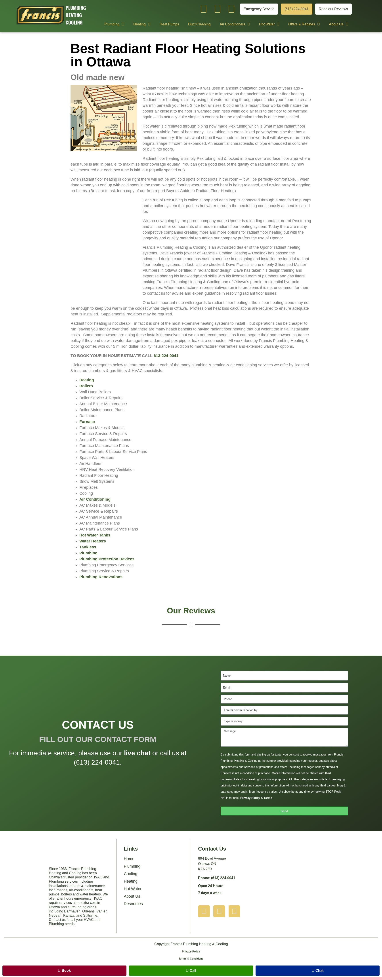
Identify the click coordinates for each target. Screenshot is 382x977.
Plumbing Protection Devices (106, 559)
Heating (139, 24)
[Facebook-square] (234, 911)
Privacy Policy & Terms (256, 798)
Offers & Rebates (301, 24)
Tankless (87, 547)
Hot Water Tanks (94, 535)
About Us (336, 24)
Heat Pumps (169, 24)
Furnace (87, 422)
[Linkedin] (218, 9)
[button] (64, 971)
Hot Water (267, 24)
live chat (137, 753)
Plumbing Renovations (100, 577)
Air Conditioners (232, 24)
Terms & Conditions (191, 958)
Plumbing (111, 24)
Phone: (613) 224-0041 (216, 878)
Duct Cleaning (199, 24)
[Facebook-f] (232, 9)
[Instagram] (204, 9)
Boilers (86, 386)
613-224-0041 (166, 355)
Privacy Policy (191, 951)
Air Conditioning (95, 499)
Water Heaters (92, 541)
